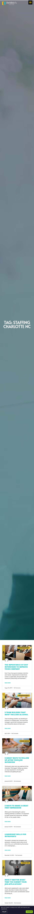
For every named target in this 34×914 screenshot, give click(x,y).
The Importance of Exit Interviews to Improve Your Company (16, 667)
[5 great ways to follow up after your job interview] (17, 745)
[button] (30, 2)
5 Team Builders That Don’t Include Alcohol (16, 713)
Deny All (4, 911)
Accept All (29, 911)
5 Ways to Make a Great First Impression (16, 806)
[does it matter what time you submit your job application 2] (17, 867)
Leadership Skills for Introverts (15, 835)
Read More (8, 683)
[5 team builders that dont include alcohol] (17, 700)
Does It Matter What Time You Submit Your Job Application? (16, 882)
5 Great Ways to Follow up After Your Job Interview (17, 760)
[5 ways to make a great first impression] (17, 793)
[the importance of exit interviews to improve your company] (17, 652)
